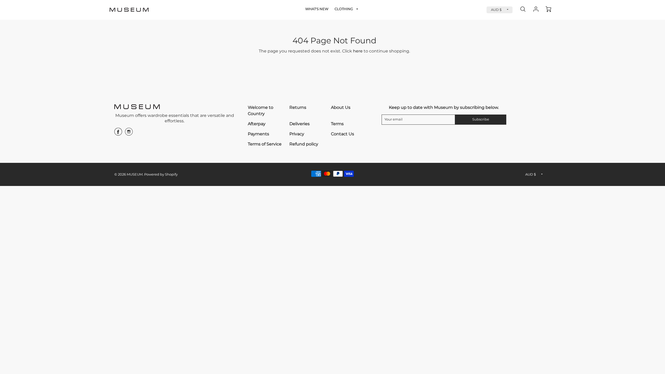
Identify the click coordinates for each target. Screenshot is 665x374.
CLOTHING (344, 9)
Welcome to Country (260, 110)
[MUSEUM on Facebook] (118, 133)
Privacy (296, 133)
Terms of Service (265, 144)
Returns (297, 107)
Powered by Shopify (161, 174)
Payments (258, 133)
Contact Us (342, 133)
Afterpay (256, 123)
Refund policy (303, 144)
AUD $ (496, 10)
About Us (340, 107)
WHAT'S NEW (316, 9)
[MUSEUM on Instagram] (129, 133)
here (358, 51)
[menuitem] (317, 9)
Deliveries (299, 123)
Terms (337, 123)
